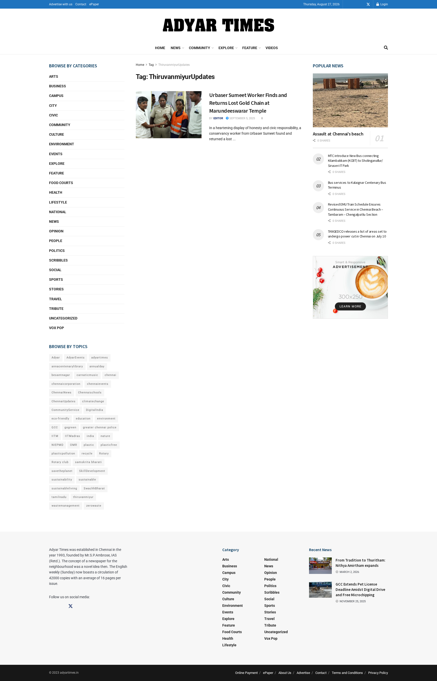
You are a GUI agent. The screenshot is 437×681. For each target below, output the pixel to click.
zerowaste (93, 505)
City (53, 106)
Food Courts (61, 183)
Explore (226, 48)
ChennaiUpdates (64, 401)
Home (160, 48)
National (57, 212)
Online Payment (246, 673)
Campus (56, 96)
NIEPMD (57, 445)
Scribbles (58, 260)
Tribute (56, 309)
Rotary (104, 453)
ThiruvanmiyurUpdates (174, 65)
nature (105, 436)
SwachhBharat (94, 488)
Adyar (56, 357)
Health (55, 192)
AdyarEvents (76, 357)
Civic (53, 115)
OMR (73, 445)
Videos (272, 48)
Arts (53, 76)
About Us (284, 673)
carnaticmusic (87, 375)
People (55, 241)
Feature (249, 48)
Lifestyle (58, 202)
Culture (56, 134)
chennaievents (97, 384)
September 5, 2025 (242, 118)
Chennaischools (90, 392)
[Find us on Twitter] (368, 4)
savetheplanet (62, 471)
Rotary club (60, 462)
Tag (151, 65)
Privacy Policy (378, 673)
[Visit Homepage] (218, 25)
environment (106, 418)
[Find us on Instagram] (361, 4)
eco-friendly (60, 418)
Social (55, 270)
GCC (55, 427)
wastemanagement (66, 505)
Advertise (303, 673)
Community (199, 48)
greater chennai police (100, 427)
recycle (87, 453)
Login (384, 4)
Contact (80, 4)
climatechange (93, 401)
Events (55, 154)
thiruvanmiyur (83, 497)
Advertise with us (60, 4)
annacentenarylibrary (67, 366)
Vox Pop (56, 328)
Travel (55, 299)
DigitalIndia (94, 410)
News (176, 48)
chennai (110, 375)
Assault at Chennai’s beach (338, 134)
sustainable (87, 479)
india (90, 436)
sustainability (62, 479)
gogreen (70, 427)
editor (218, 118)
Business (57, 86)
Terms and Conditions (347, 673)
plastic (89, 445)
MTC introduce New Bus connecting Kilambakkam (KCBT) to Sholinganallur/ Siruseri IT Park (355, 160)
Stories (56, 289)
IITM (55, 436)
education (83, 418)
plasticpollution (63, 453)
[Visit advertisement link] (350, 287)
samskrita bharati (88, 462)
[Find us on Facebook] (354, 4)
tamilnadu (59, 497)
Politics (57, 251)
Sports (56, 279)
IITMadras (72, 436)
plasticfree (109, 445)
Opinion (56, 231)
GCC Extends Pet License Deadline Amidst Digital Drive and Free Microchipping (360, 589)
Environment (61, 144)
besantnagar (61, 375)
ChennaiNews (62, 392)
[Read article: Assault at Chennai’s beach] (350, 100)
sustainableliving (64, 488)
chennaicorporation (66, 384)
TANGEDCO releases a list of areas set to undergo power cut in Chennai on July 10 (357, 234)
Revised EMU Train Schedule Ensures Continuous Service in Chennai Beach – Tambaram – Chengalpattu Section (355, 209)
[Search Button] (386, 48)
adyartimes (99, 357)
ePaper (94, 4)
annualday (97, 366)
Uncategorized (63, 318)
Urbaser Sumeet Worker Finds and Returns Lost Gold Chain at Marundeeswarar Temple (248, 102)
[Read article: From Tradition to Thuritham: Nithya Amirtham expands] (320, 565)
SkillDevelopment (92, 471)
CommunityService (65, 410)
